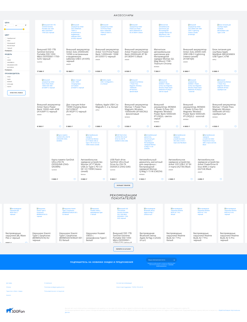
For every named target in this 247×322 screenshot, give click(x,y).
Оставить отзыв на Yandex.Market (216, 284)
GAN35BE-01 (10, 62)
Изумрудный (11, 43)
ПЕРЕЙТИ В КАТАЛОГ (123, 249)
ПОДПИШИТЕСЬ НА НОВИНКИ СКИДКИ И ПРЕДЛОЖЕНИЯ (101, 262)
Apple (9, 79)
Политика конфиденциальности (54, 287)
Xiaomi (9, 86)
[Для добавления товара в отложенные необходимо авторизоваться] (60, 71)
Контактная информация (124, 283)
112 (8, 57)
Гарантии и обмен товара (14, 291)
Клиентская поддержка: (129, 287)
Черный (9, 48)
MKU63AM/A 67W (12, 65)
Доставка (9, 283)
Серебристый (11, 38)
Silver (8, 41)
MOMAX (9, 81)
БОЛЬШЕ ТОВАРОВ (123, 185)
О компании (48, 283)
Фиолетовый (11, 45)
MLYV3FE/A (10, 67)
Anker (9, 77)
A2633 (9, 60)
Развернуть (8, 50)
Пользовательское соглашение (54, 291)
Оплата (8, 287)
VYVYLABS (10, 84)
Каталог (8, 295)
